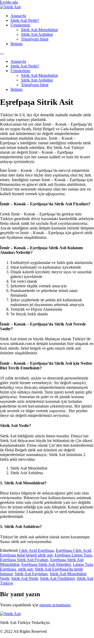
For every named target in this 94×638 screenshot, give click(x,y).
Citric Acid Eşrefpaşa (36, 550)
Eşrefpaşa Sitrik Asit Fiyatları (24, 560)
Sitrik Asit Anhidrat (37, 34)
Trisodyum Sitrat (34, 39)
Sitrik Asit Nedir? (24, 20)
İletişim (16, 44)
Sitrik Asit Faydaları (31, 574)
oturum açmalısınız (54, 605)
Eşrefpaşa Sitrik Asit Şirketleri (46, 564)
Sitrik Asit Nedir (24, 578)
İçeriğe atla (9, 2)
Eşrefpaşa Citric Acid (73, 550)
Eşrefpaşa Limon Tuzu (73, 555)
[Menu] (2, 54)
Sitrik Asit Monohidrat (39, 30)
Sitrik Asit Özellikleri (57, 578)
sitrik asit (25, 569)
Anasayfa (18, 15)
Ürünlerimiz (20, 25)
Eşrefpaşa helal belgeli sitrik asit (26, 555)
